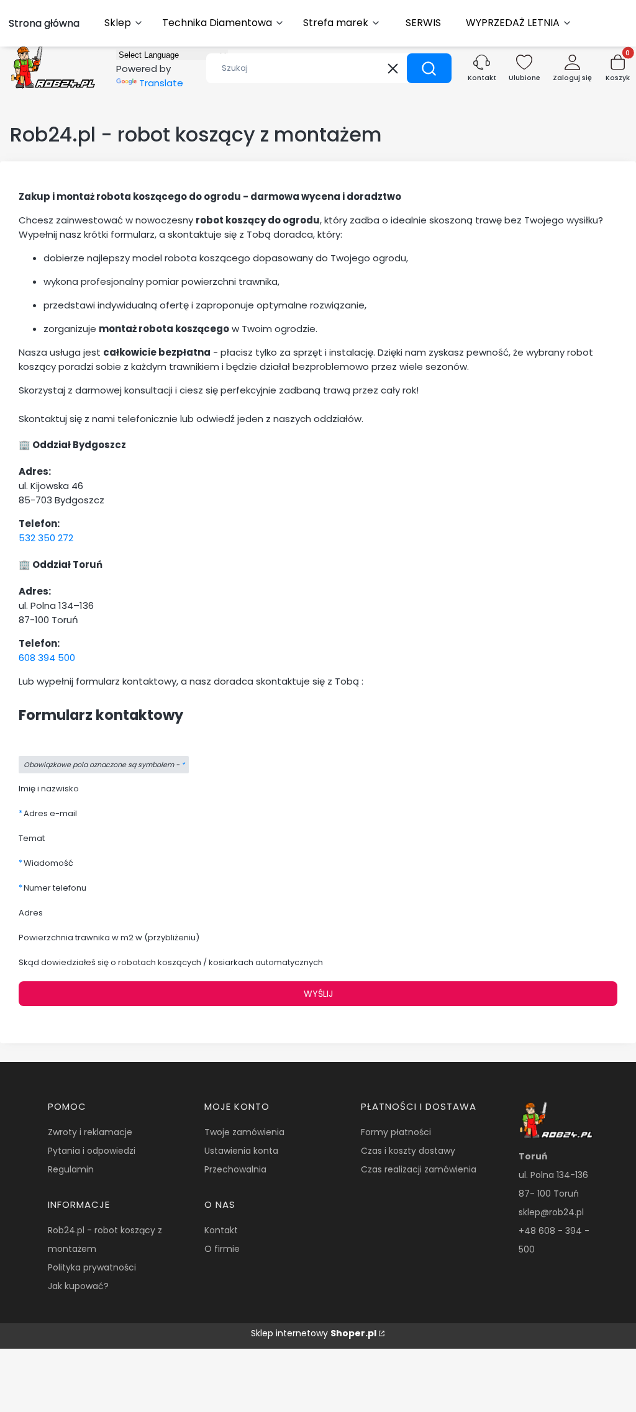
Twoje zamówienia (244, 1132)
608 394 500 (47, 657)
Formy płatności (396, 1132)
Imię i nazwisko (49, 788)
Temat (32, 838)
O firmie (222, 1249)
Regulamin (71, 1169)
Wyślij (318, 993)
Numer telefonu (55, 888)
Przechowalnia (235, 1169)
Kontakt (221, 1230)
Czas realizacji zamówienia (418, 1169)
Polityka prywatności (92, 1267)
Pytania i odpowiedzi (91, 1150)
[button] (429, 68)
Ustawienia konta (241, 1150)
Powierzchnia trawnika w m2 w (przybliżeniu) (109, 937)
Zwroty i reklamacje (90, 1132)
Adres (31, 913)
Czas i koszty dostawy (408, 1150)
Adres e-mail (50, 813)
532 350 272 (46, 537)
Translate (161, 82)
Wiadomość (48, 863)
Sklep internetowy (313, 1333)
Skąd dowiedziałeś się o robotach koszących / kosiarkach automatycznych (171, 962)
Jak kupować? (78, 1286)
